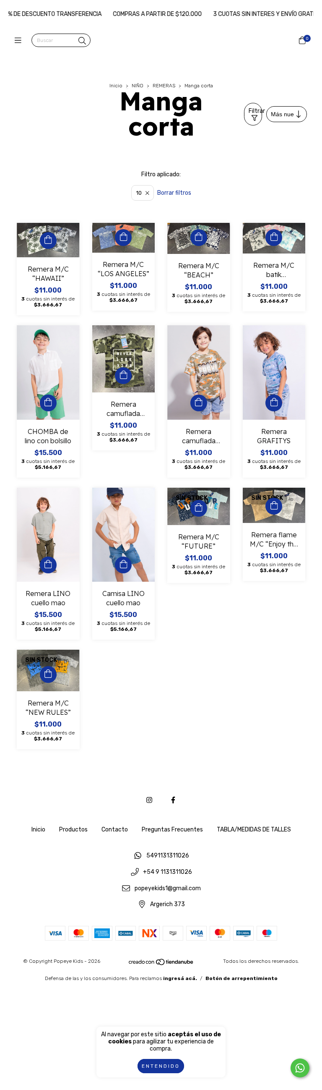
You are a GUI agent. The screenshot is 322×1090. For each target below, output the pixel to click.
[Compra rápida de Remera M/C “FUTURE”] (198, 508)
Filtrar (255, 111)
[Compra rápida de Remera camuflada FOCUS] (198, 403)
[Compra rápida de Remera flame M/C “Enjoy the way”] (273, 506)
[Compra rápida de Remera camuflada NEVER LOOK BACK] (123, 375)
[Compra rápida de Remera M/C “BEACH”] (198, 237)
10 (139, 193)
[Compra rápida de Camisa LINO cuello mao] (123, 565)
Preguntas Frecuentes (172, 829)
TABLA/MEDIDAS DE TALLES (254, 829)
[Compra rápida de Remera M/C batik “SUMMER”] (273, 237)
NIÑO (137, 86)
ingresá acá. (180, 978)
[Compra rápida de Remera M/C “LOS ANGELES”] (123, 237)
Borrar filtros (174, 192)
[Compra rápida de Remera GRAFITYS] (273, 403)
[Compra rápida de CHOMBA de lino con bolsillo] (48, 403)
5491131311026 (167, 856)
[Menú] (19, 41)
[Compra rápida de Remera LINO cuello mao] (48, 565)
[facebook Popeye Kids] (173, 800)
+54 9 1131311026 (167, 872)
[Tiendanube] (161, 964)
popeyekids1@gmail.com (168, 888)
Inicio (115, 86)
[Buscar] (82, 41)
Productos (73, 829)
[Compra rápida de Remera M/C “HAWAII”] (48, 240)
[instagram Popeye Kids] (149, 800)
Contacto (114, 829)
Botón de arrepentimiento (241, 978)
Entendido (161, 1066)
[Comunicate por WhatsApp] (300, 1068)
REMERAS (164, 86)
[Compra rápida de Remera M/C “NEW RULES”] (48, 674)
